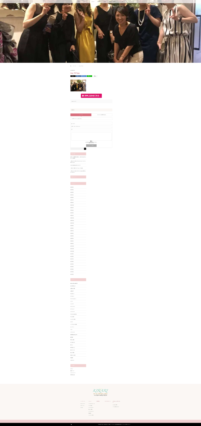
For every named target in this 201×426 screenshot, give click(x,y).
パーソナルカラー (91, 407)
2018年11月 (72, 220)
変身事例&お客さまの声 (73, 334)
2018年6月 (71, 233)
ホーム (79, 1)
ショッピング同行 (72, 319)
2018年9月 (71, 225)
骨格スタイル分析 (72, 355)
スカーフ (71, 321)
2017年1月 (71, 274)
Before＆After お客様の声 (74, 283)
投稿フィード (72, 370)
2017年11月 (72, 248)
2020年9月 (71, 197)
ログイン (71, 368)
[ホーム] (70, 64)
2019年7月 (71, 207)
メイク (71, 329)
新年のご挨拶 (72, 339)
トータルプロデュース (92, 403)
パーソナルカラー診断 (73, 324)
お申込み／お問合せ (112, 1)
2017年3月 (71, 269)
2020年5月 (71, 202)
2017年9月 (71, 253)
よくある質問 (121, 1)
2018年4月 (71, 238)
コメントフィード (72, 372)
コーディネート (72, 311)
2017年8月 (71, 256)
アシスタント (72, 296)
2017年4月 (71, 266)
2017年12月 (72, 246)
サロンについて (85, 1)
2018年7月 (71, 230)
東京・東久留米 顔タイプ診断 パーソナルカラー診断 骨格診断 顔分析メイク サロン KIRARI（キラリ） (116, 424)
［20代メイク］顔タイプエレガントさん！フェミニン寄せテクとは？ (78, 162)
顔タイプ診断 (72, 352)
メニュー (92, 1)
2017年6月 (71, 261)
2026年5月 (71, 187)
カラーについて (72, 306)
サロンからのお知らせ (73, 314)
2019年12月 (72, 205)
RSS (71, 424)
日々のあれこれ (72, 342)
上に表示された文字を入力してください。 (91, 142)
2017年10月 (72, 251)
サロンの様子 (72, 316)
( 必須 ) (73, 123)
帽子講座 (71, 337)
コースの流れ (90, 405)
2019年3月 (71, 210)
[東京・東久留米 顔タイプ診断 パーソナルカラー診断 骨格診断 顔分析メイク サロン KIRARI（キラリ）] (100, 395)
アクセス (81, 407)
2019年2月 (71, 212)
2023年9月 (71, 189)
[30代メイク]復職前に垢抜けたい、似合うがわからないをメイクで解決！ (78, 158)
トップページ (82, 401)
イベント (71, 301)
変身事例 (99, 1)
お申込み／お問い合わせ (116, 402)
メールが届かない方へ (116, 406)
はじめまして (72, 293)
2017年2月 (71, 271)
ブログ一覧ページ (107, 401)
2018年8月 (71, 228)
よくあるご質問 (115, 404)
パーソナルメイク (91, 411)
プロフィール (82, 405)
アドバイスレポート (73, 298)
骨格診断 (71, 357)
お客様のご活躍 (72, 288)
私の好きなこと (72, 347)
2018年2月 (71, 243)
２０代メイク (72, 360)
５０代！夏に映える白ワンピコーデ (75, 165)
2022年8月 (71, 192)
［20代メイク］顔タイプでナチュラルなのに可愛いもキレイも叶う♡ (78, 172)
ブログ (105, 1)
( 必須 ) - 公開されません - (75, 126)
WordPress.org (72, 374)
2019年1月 (71, 215)
